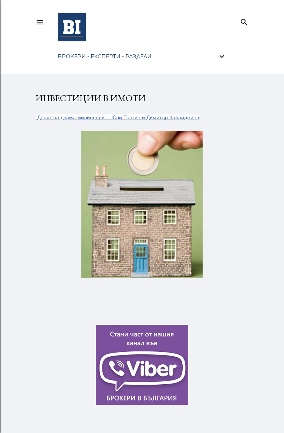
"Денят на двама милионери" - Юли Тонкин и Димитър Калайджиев (117, 117)
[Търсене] (244, 20)
